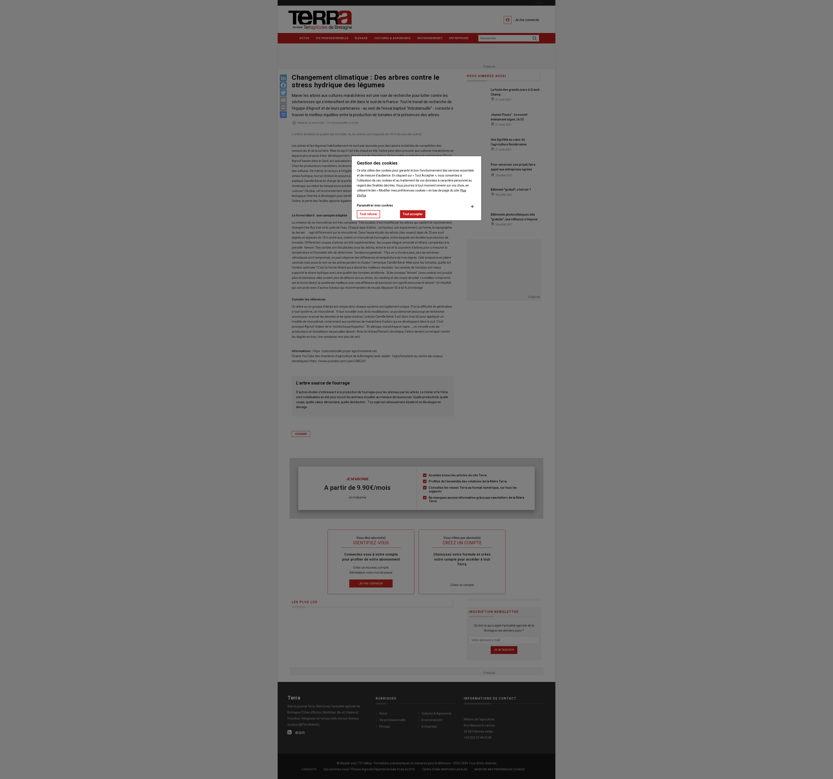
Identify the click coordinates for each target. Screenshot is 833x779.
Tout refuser (368, 214)
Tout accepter (413, 214)
